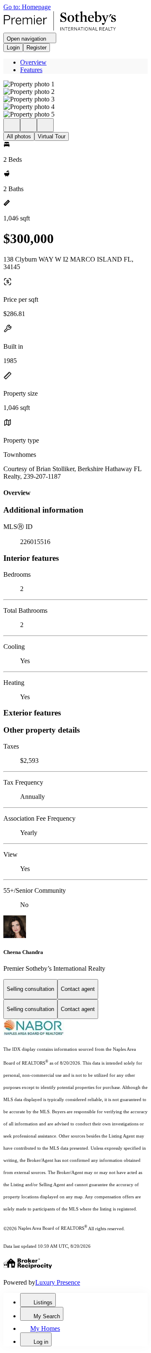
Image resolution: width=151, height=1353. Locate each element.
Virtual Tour (51, 136)
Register (36, 47)
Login (13, 47)
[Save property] (28, 125)
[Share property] (45, 125)
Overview (33, 62)
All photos (19, 136)
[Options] (11, 125)
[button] (75, 84)
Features (31, 69)
